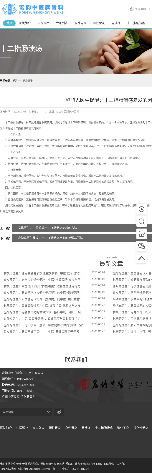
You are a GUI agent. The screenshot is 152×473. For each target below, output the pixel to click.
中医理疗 (43, 23)
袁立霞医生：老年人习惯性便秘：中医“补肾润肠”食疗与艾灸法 (44, 279)
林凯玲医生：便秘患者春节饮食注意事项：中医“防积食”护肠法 (44, 273)
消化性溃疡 (140, 427)
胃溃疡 (116, 23)
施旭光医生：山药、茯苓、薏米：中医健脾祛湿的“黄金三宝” (43, 325)
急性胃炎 (99, 23)
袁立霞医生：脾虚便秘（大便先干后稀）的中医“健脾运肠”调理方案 (44, 292)
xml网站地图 (8, 468)
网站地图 (22, 468)
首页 (9, 23)
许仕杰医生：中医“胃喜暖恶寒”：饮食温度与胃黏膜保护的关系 (44, 318)
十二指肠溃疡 (136, 23)
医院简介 (25, 23)
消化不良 (123, 427)
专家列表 (62, 23)
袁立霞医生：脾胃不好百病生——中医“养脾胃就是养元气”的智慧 (44, 331)
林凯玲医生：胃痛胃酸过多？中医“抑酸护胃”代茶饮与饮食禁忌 (44, 305)
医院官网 (140, 9)
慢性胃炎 (80, 23)
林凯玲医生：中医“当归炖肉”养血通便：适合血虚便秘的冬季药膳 (44, 286)
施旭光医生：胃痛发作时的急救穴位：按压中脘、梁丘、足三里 (44, 312)
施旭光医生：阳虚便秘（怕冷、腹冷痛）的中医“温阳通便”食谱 (44, 299)
